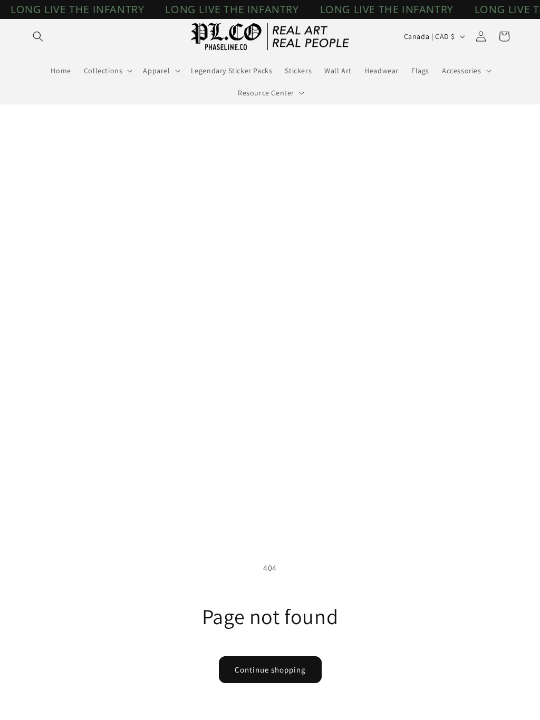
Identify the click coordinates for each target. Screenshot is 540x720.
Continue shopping (270, 670)
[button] (38, 36)
